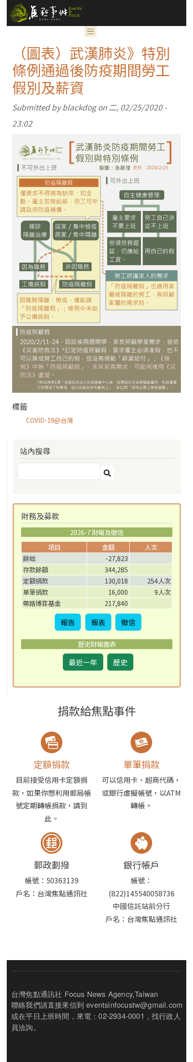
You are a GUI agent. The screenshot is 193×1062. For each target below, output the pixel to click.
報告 (68, 622)
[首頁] (44, 13)
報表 (98, 622)
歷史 (120, 662)
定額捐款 (52, 764)
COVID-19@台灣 (49, 420)
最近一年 (83, 662)
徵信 (128, 622)
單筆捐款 (141, 764)
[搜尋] (107, 473)
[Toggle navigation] (90, 31)
